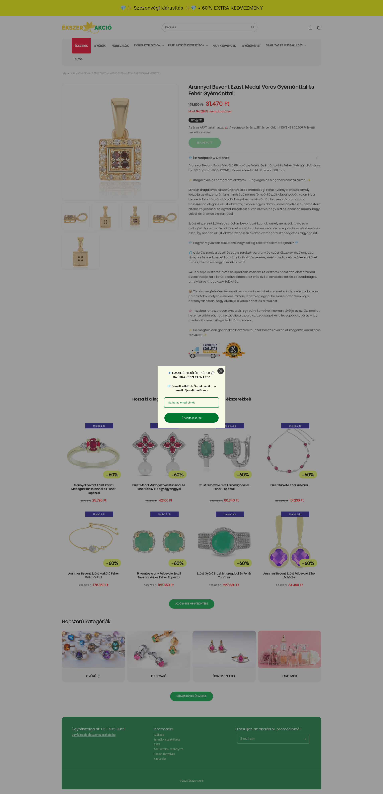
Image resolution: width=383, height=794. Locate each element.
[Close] (220, 371)
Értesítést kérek (191, 417)
